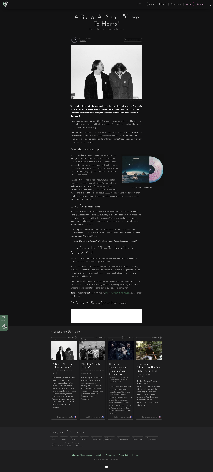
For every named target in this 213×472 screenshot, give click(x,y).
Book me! (200, 4)
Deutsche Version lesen (133, 40)
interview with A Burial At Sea (117, 293)
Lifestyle (163, 4)
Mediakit (99, 455)
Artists (189, 4)
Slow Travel (176, 4)
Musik (142, 4)
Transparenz (110, 455)
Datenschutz (124, 455)
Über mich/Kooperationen (82, 455)
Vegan (152, 4)
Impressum (136, 455)
